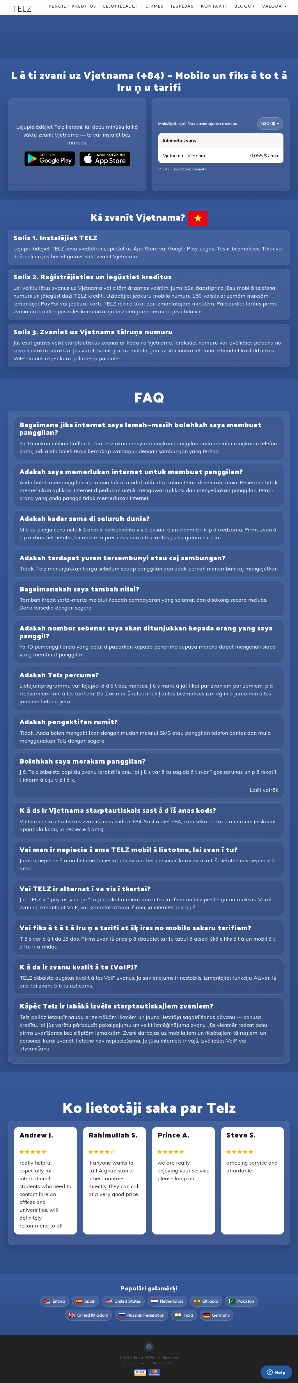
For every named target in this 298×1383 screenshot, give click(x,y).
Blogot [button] (245, 5)
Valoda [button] (273, 5)
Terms (144, 1363)
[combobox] (270, 123)
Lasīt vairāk (264, 790)
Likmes (155, 5)
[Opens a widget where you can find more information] (276, 1373)
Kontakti (214, 5)
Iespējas (182, 5)
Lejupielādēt (121, 5)
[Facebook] (149, 1347)
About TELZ (162, 1363)
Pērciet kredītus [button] (72, 5)
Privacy (130, 1363)
